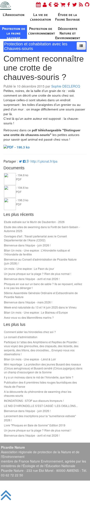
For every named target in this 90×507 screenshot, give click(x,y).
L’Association (13, 14)
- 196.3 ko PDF (22, 202)
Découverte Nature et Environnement (67, 32)
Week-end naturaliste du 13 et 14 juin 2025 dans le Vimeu (40, 307)
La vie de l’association (40, 17)
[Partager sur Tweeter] (21, 161)
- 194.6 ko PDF (22, 177)
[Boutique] (62, 4)
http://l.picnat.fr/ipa (43, 161)
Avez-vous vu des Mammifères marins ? (29, 317)
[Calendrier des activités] (38, 4)
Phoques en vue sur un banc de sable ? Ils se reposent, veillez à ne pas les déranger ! (43, 286)
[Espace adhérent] (45, 4)
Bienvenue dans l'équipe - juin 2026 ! (27, 245)
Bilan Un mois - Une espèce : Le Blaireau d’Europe (36, 312)
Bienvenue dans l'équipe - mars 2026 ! (28, 302)
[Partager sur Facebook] (24, 161)
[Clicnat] (56, 4)
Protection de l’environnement (41, 30)
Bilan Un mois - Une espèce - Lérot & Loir (30, 359)
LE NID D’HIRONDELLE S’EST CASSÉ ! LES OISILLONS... (41, 406)
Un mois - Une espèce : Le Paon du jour (29, 269)
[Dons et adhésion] (50, 4)
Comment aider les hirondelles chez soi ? (30, 332)
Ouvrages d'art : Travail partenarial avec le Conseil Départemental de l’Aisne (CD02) (35, 238)
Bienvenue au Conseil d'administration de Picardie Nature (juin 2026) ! (40, 261)
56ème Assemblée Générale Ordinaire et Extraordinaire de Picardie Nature (41, 295)
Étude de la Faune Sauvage (67, 17)
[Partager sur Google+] (28, 161)
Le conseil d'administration (20, 337)
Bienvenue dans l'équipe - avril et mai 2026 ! (32, 279)
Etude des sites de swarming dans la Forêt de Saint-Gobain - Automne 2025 (42, 229)
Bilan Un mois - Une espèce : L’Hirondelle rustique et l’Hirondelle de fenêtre (37, 252)
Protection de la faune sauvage (13, 32)
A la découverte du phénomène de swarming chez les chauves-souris (37, 393)
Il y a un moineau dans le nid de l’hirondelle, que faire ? (38, 377)
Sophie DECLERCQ (65, 86)
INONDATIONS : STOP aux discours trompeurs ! (34, 401)
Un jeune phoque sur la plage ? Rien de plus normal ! (37, 274)
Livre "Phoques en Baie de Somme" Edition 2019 (34, 425)
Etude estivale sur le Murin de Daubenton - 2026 (34, 222)
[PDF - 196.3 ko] (16, 146)
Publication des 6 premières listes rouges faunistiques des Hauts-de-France (40, 384)
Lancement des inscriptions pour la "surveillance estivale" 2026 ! (40, 418)
